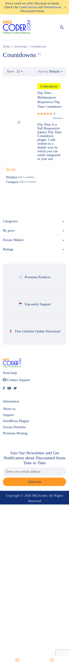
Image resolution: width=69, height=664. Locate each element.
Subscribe (34, 482)
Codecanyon (49, 86)
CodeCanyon (28, 7)
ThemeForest (52, 7)
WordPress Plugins (16, 421)
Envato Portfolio (14, 427)
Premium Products (37, 277)
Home (6, 46)
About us (9, 409)
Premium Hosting (15, 433)
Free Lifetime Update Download (37, 331)
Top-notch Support (38, 304)
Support (8, 415)
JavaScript (20, 46)
